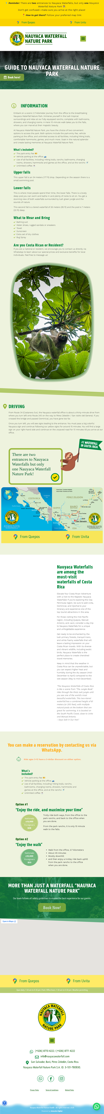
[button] (83, 39)
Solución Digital (56, 1111)
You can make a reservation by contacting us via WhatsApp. (52, 748)
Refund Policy (69, 1090)
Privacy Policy (34, 1090)
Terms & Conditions (52, 1090)
